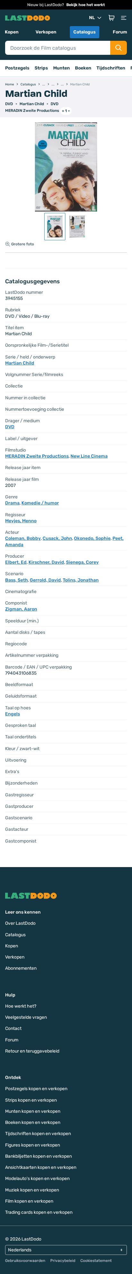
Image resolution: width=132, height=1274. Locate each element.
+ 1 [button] (64, 111)
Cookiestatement (96, 1260)
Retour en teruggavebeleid (32, 1051)
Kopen (12, 32)
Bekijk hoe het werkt (85, 5)
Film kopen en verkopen (29, 1201)
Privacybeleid (62, 1260)
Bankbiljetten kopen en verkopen (38, 1156)
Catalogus (84, 32)
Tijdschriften (110, 68)
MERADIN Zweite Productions (32, 110)
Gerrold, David (45, 580)
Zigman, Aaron (21, 609)
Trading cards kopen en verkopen (38, 1212)
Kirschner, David (46, 562)
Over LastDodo (20, 923)
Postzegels (17, 68)
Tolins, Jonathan (81, 580)
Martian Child (32, 104)
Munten (61, 68)
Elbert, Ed (16, 562)
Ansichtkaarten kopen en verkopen (40, 1167)
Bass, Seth (16, 580)
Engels (12, 714)
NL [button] (92, 17)
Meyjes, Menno (21, 521)
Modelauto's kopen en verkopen (37, 1178)
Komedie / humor (40, 503)
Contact (13, 1028)
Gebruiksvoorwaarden (25, 1260)
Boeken (83, 68)
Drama (12, 503)
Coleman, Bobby (23, 538)
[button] (111, 18)
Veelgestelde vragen (26, 1017)
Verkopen (46, 32)
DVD (54, 104)
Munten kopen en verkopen (32, 1111)
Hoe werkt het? (20, 1006)
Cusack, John (57, 538)
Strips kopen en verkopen (31, 1100)
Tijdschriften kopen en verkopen (38, 1133)
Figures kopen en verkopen (32, 1145)
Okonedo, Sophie (92, 538)
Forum (120, 32)
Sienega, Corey (82, 562)
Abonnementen (21, 968)
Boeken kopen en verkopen (32, 1122)
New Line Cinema (89, 456)
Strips (41, 68)
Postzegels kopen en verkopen (36, 1088)
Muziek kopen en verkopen (32, 1190)
